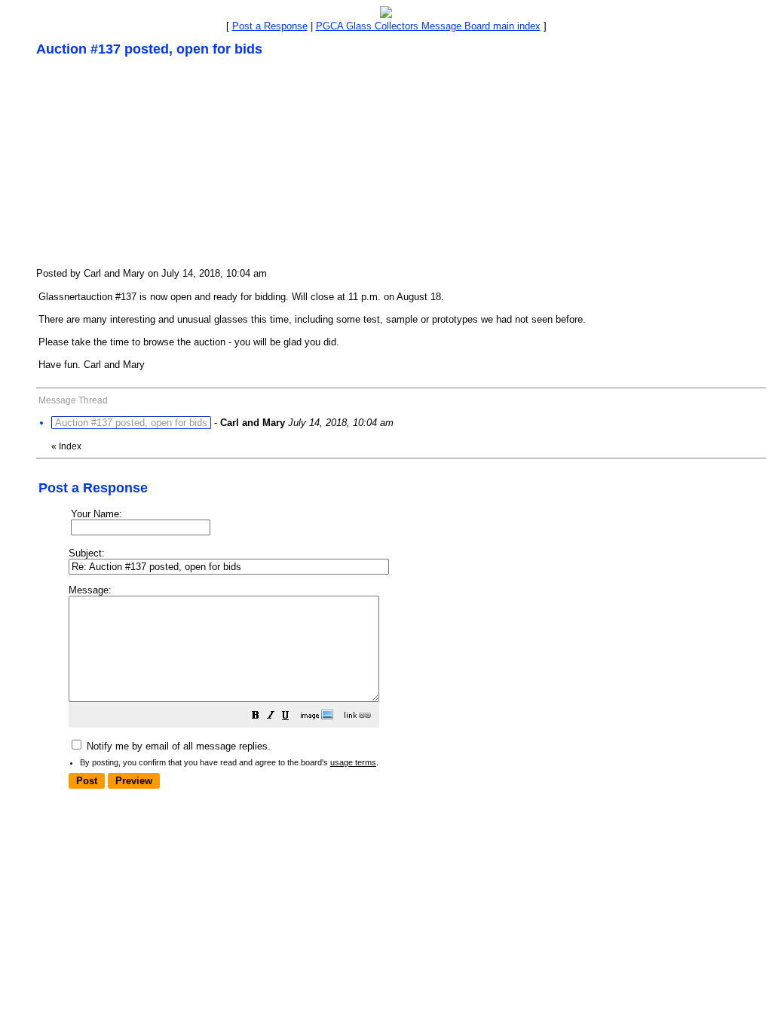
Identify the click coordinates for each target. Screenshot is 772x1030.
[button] (256, 717)
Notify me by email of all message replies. (177, 746)
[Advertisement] (149, 161)
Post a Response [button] (270, 26)
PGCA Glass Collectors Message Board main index (428, 26)
